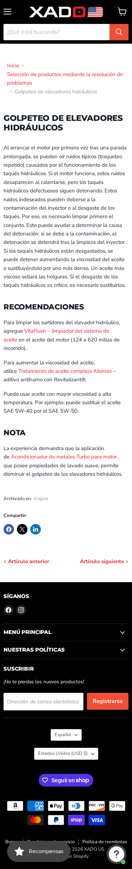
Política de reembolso (104, 842)
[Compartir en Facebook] (9, 529)
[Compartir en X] (22, 529)
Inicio (13, 65)
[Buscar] (118, 32)
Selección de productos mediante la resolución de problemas (65, 78)
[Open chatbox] (116, 854)
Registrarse (108, 701)
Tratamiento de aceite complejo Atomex (65, 371)
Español (63, 735)
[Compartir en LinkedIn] (35, 529)
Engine (41, 498)
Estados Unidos (63, 753)
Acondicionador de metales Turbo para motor (64, 456)
